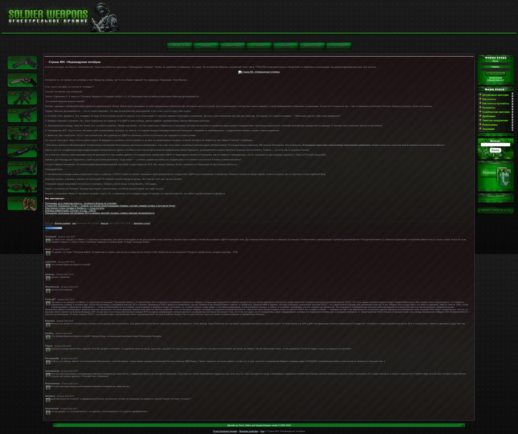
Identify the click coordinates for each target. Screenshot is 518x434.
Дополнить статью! (142, 223)
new (74, 223)
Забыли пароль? (495, 80)
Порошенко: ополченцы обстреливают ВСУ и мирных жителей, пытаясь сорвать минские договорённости (99, 213)
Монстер (104, 223)
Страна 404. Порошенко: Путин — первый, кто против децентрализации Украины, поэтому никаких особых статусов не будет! (110, 205)
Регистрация (495, 77)
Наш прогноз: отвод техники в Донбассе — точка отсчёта (74, 208)
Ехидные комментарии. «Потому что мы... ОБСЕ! (70, 210)
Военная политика (62, 223)
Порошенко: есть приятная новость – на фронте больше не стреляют (81, 203)
